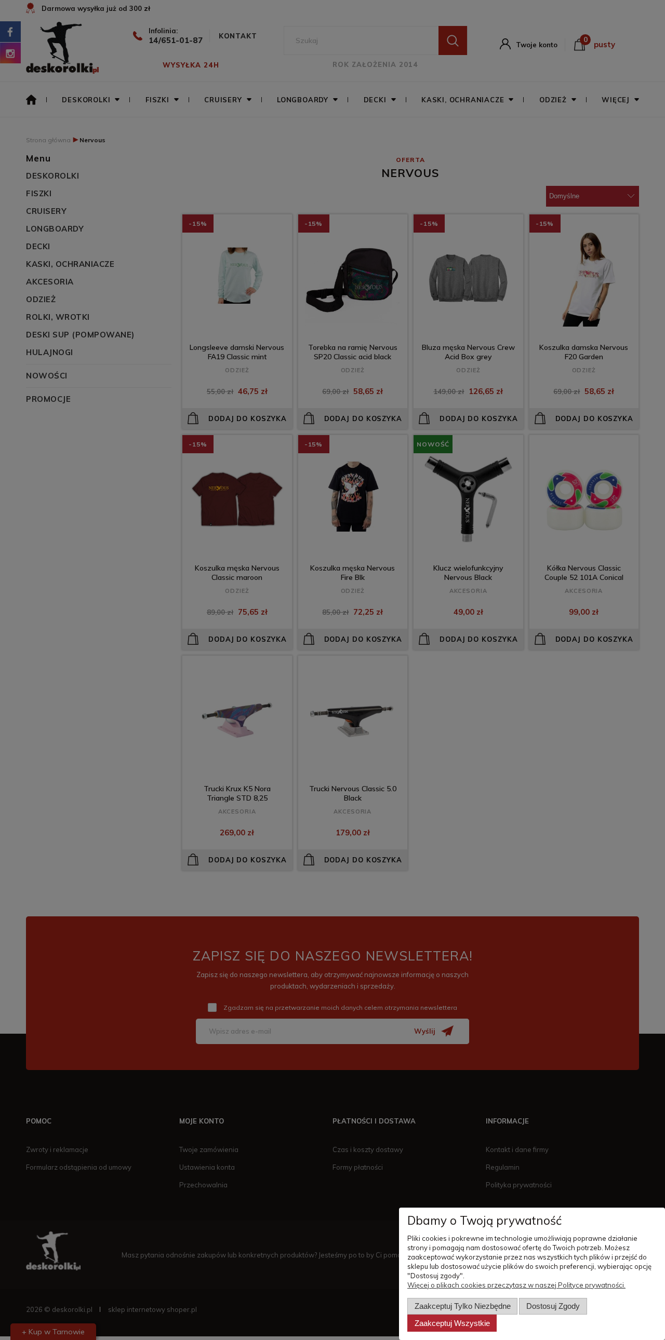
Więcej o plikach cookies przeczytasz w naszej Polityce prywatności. (516, 1285)
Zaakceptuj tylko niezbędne (463, 1306)
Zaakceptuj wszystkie (452, 1323)
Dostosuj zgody (553, 1306)
